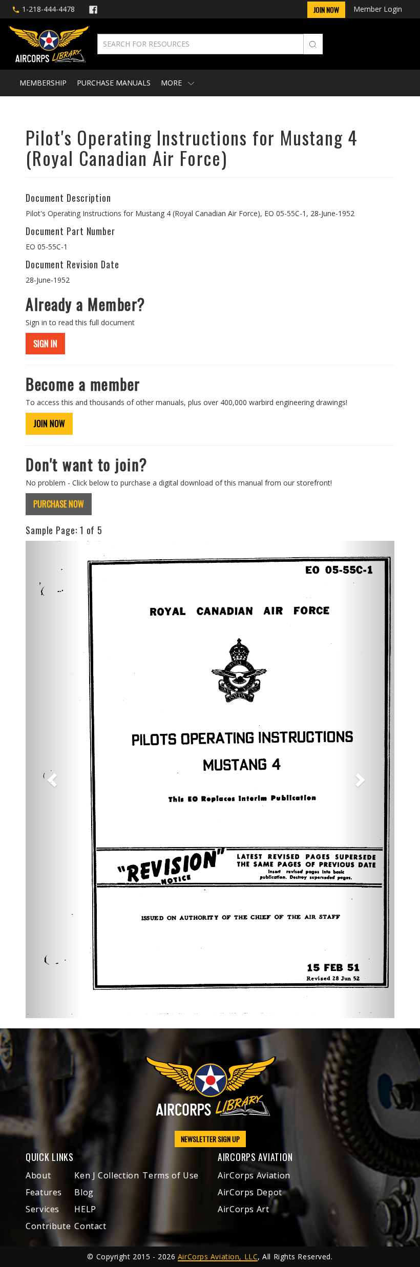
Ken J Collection (106, 1175)
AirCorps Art (243, 1209)
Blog (84, 1192)
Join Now (326, 9)
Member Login (377, 9)
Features (44, 1192)
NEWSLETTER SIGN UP (210, 1138)
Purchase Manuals (114, 83)
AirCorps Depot (250, 1192)
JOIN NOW (49, 423)
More (172, 83)
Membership (43, 83)
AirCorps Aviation (254, 1175)
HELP (85, 1209)
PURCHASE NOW (58, 504)
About (38, 1175)
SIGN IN (45, 343)
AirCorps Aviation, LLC (218, 1256)
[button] (53, 779)
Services (42, 1209)
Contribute (48, 1226)
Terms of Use (170, 1175)
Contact (90, 1226)
